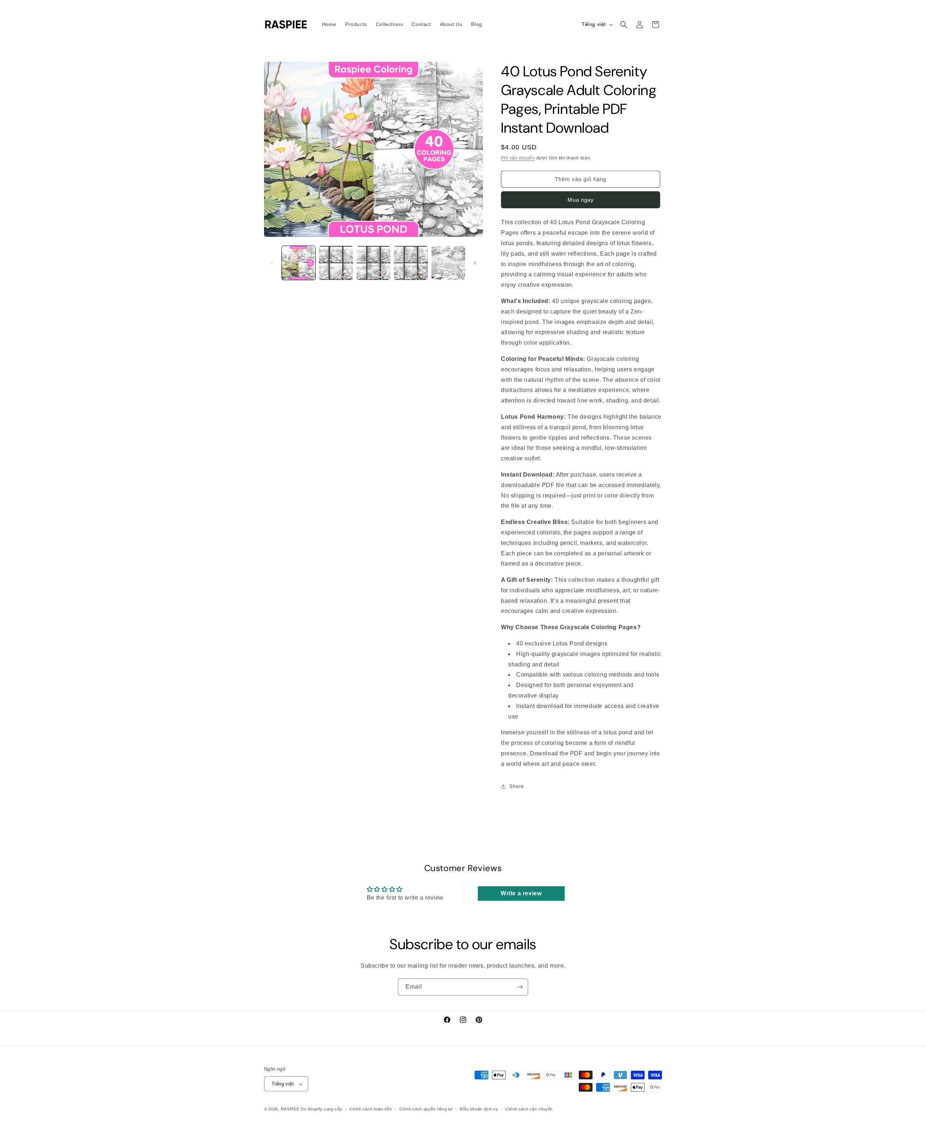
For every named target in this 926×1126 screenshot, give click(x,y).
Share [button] (516, 786)
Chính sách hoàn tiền (370, 1109)
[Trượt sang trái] (272, 263)
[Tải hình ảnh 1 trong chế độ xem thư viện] (298, 263)
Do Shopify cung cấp (321, 1109)
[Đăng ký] (520, 986)
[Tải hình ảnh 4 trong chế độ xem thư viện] (411, 263)
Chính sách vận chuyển (529, 1109)
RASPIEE (290, 1109)
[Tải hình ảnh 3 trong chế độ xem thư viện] (373, 263)
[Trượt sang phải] (475, 263)
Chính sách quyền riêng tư (426, 1109)
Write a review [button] (521, 893)
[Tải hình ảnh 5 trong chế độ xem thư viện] (448, 263)
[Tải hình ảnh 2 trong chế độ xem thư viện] (336, 263)
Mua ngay (581, 200)
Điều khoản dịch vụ (479, 1109)
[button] (624, 25)
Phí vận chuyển (518, 158)
